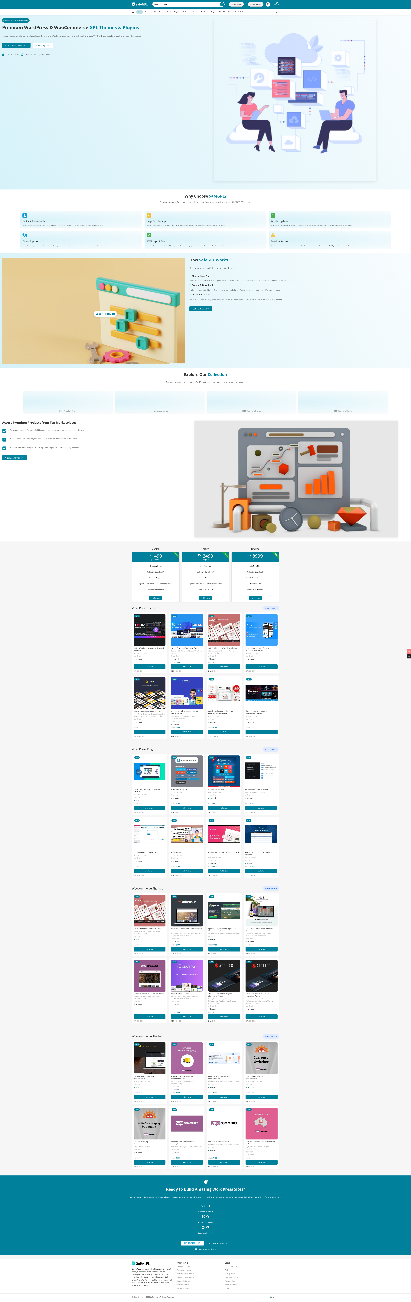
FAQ (226, 1270)
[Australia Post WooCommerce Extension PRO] (262, 1124)
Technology (182, 997)
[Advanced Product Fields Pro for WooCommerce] (224, 1058)
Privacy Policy (230, 1274)
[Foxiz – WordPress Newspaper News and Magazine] (150, 630)
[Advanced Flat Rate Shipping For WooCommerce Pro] (187, 1058)
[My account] (268, 4)
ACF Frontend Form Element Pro (146, 852)
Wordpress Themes (184, 1266)
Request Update (236, 4)
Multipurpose (185, 934)
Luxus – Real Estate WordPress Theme (185, 648)
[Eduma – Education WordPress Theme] (150, 693)
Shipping (174, 1081)
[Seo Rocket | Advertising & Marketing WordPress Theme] (187, 693)
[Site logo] (140, 4)
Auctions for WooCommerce (218, 1141)
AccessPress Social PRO (216, 789)
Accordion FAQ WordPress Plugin (257, 789)
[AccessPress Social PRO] (224, 771)
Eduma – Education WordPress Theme (148, 711)
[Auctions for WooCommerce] (224, 1124)
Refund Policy (230, 1281)
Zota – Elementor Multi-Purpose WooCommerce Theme (257, 649)
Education (161, 714)
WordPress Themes (68, 405)
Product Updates (183, 1288)
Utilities (248, 792)
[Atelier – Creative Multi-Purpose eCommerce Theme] (224, 976)
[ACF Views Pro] (187, 834)
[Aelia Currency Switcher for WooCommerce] (262, 1058)
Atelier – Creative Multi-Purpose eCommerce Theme (220, 995)
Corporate (146, 714)
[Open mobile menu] (133, 12)
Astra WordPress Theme (180, 994)
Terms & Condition (231, 1285)
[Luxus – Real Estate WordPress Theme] (187, 630)
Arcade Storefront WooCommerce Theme (149, 994)
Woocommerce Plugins (185, 1277)
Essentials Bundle (183, 1281)
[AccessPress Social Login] (187, 771)
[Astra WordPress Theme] (187, 976)
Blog (172, 716)
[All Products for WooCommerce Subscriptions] (187, 1124)
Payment (249, 1147)
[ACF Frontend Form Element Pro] (149, 834)
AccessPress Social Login (180, 789)
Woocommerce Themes (185, 1274)
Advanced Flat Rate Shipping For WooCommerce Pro (183, 1077)
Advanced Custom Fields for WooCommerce (144, 1077)
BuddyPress (138, 714)
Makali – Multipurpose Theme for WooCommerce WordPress (220, 712)
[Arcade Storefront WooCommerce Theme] (150, 976)
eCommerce (212, 651)
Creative (154, 714)
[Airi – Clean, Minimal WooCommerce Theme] (262, 911)
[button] (155, 598)
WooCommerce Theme (251, 405)
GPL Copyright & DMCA (233, 1266)
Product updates (255, 4)
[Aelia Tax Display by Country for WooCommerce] (150, 1124)
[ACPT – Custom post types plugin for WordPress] (261, 834)
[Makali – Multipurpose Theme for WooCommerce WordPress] (224, 693)
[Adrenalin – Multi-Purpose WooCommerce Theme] (187, 911)
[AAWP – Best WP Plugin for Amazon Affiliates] (149, 771)
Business (178, 716)
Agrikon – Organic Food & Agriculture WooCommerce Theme (222, 929)
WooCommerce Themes (226, 651)
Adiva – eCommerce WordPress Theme (222, 648)
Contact (227, 1288)
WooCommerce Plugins (343, 405)
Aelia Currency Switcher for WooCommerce (256, 1077)
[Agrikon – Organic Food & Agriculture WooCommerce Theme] (224, 911)
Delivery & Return (231, 1277)
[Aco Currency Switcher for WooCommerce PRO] (224, 834)
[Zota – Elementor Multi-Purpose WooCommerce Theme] (262, 630)
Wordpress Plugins (184, 1270)
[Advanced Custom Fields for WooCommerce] (150, 1058)
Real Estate (190, 651)
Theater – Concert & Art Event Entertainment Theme (256, 712)
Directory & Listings (178, 651)
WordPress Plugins (159, 405)
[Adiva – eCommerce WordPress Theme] (224, 630)
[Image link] (141, 1263)
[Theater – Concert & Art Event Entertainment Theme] (262, 693)
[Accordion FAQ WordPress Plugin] (261, 771)
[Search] (222, 4)
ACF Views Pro (176, 852)
